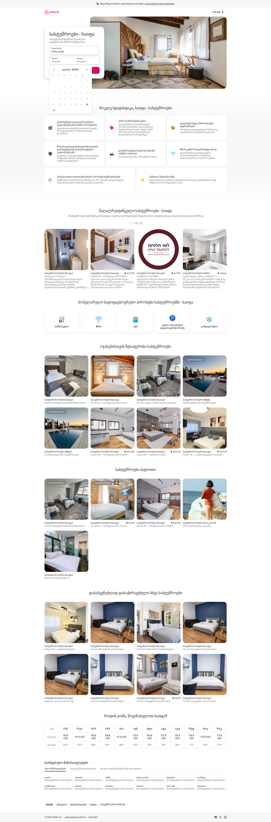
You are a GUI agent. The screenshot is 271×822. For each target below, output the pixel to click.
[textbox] (61, 61)
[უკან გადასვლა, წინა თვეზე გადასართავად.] (54, 69)
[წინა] (130, 223)
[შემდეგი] (141, 223)
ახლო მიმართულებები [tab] (55, 768)
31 (54, 110)
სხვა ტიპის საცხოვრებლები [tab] (83, 768)
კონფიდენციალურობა (75, 817)
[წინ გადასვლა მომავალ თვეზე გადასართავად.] (87, 69)
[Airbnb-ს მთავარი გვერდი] (52, 11)
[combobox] (74, 51)
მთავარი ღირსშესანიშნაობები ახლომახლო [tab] (120, 768)
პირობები (93, 817)
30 (87, 104)
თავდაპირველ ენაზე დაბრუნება (159, 3)
